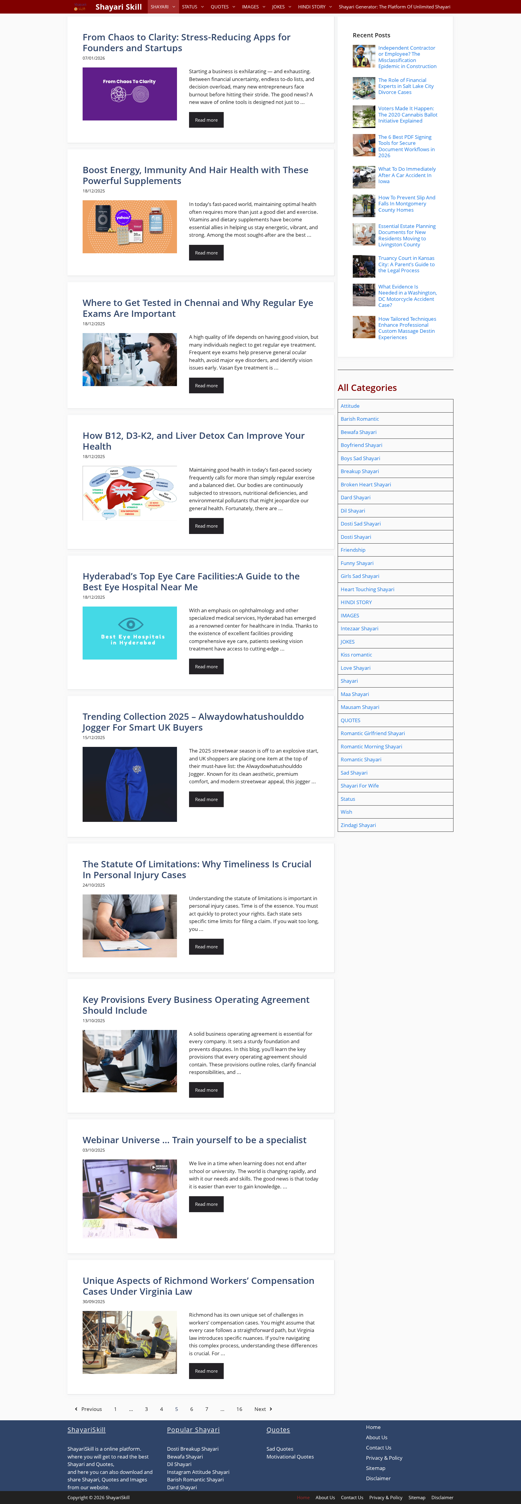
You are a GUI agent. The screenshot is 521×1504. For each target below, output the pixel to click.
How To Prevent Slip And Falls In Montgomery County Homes (406, 203)
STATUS (189, 7)
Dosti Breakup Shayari (193, 1448)
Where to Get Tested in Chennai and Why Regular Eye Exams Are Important (198, 308)
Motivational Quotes (290, 1456)
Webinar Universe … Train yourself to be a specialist (195, 1140)
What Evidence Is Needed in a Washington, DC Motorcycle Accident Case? (407, 295)
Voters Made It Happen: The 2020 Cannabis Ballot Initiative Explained (407, 114)
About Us (376, 1437)
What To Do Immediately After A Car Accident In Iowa (407, 175)
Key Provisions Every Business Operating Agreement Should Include (196, 1004)
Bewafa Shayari (359, 432)
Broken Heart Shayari (366, 484)
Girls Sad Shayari (360, 576)
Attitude (350, 405)
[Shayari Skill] (80, 7)
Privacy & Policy (384, 1457)
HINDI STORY (311, 7)
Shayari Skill (119, 7)
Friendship (353, 549)
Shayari (349, 680)
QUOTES (220, 7)
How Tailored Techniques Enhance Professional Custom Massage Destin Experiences (407, 328)
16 (239, 1409)
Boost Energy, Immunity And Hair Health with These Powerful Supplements (195, 175)
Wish (346, 811)
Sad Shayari (354, 772)
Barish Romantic (360, 418)
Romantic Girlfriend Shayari (373, 733)
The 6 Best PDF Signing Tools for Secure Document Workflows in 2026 (406, 146)
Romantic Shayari (361, 759)
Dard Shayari (356, 497)
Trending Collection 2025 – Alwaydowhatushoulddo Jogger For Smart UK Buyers (193, 721)
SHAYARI (160, 7)
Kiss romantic (356, 654)
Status (348, 798)
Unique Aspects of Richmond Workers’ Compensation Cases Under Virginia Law (198, 1285)
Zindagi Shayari (358, 825)
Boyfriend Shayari (361, 445)
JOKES (278, 7)
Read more (206, 120)
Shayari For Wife (360, 785)
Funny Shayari (357, 563)
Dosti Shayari (356, 536)
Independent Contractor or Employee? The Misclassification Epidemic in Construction (407, 57)
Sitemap (375, 1468)
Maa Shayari (355, 694)
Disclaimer (378, 1478)
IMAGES (250, 7)
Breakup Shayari (360, 471)
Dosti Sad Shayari (361, 523)
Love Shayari (356, 667)
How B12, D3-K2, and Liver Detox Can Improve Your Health (194, 440)
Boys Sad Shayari (360, 458)
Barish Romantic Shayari (195, 1479)
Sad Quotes (280, 1448)
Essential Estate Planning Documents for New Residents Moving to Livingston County (407, 235)
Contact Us (378, 1447)
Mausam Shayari (360, 707)
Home (373, 1427)
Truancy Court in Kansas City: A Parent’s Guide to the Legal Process (406, 264)
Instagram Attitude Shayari (198, 1471)
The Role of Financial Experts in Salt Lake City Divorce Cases (406, 86)
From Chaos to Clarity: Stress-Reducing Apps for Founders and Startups (187, 42)
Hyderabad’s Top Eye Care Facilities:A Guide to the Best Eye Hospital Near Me (191, 581)
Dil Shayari (353, 510)
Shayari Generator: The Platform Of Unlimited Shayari (394, 7)
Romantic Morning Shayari (371, 746)
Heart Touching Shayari (367, 589)
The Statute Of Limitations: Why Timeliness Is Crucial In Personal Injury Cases (197, 869)
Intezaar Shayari (359, 628)
